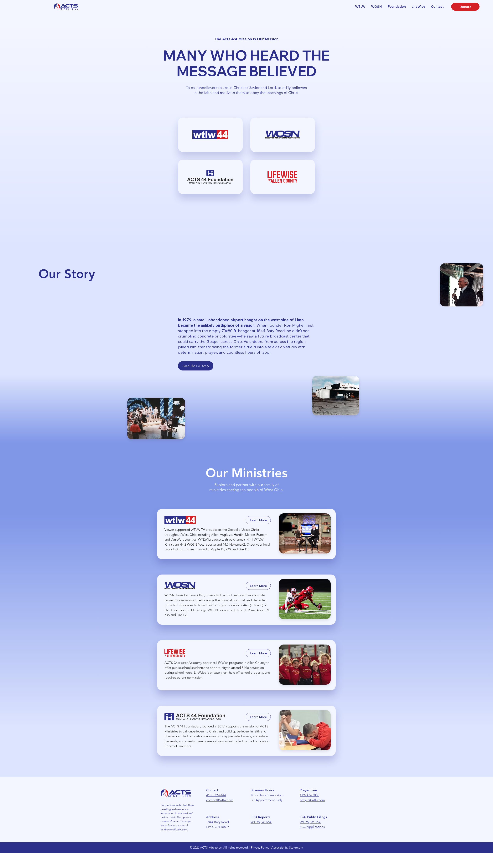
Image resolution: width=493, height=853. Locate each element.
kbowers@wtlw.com (175, 829)
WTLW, (256, 822)
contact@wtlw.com (219, 800)
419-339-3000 (309, 795)
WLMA (267, 822)
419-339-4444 (216, 795)
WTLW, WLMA (310, 822)
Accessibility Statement (287, 847)
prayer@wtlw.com (312, 800)
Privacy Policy (260, 847)
